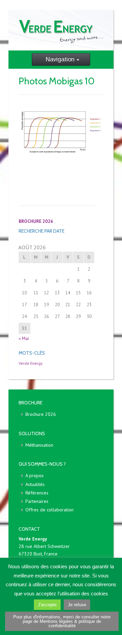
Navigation (60, 59)
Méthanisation (39, 445)
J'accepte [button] (47, 604)
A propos (34, 475)
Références (36, 493)
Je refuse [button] (77, 604)
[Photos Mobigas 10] (61, 132)
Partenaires (36, 501)
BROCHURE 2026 (36, 221)
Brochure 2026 (40, 414)
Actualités (35, 484)
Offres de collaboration (49, 510)
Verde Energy (30, 363)
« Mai (24, 338)
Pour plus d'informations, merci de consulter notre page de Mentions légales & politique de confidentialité (61, 621)
